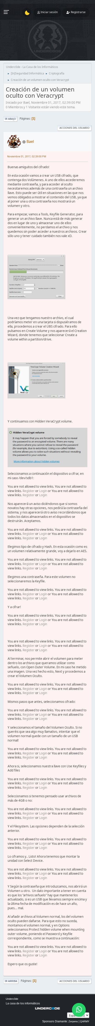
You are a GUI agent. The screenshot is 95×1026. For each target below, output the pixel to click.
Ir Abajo (10, 118)
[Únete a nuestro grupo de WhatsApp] (79, 1010)
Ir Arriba (11, 981)
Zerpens (73, 1021)
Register (29, 491)
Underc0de (12, 998)
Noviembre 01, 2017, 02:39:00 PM (26, 156)
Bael (30, 141)
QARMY (84, 1021)
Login (43, 491)
